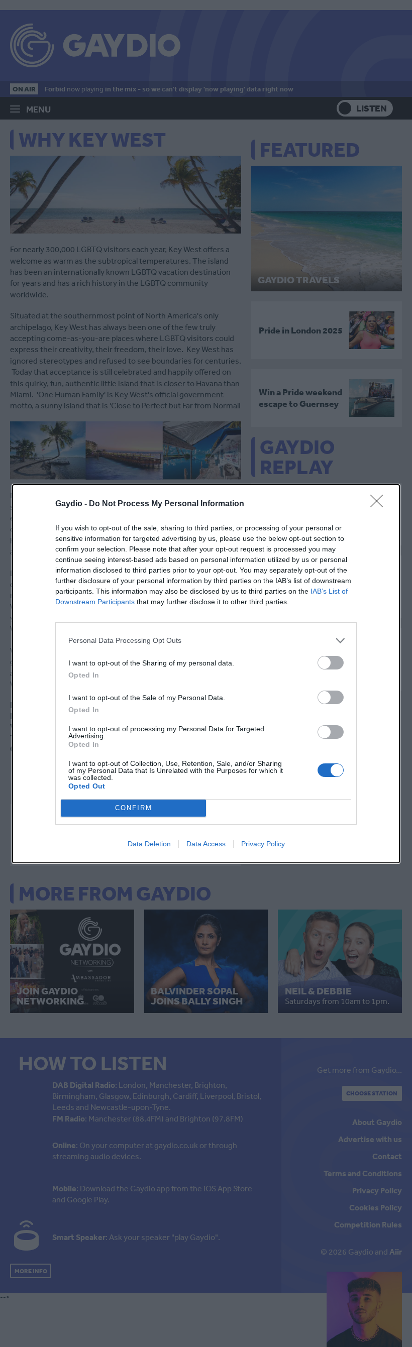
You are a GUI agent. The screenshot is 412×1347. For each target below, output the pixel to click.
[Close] (379, 504)
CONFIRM (133, 808)
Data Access (206, 844)
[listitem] (206, 640)
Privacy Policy (263, 844)
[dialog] (206, 674)
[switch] (331, 662)
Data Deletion (149, 844)
